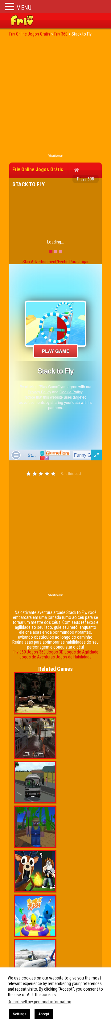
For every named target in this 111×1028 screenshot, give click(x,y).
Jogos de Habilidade (74, 656)
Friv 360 (19, 651)
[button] (10, 6)
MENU (23, 7)
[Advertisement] (55, 97)
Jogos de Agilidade (81, 651)
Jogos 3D (55, 651)
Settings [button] (19, 1014)
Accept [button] (43, 1014)
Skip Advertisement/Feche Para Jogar (55, 261)
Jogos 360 (36, 651)
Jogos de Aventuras (37, 656)
